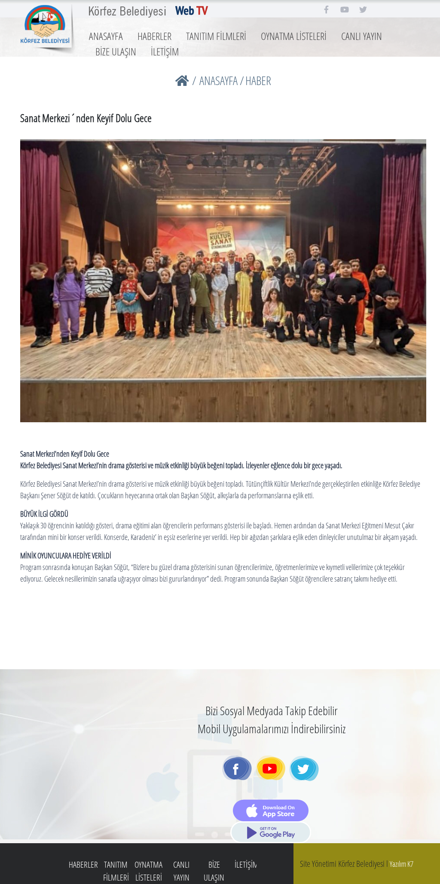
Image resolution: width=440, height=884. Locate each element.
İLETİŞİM (165, 51)
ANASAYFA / (221, 80)
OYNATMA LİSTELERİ (294, 36)
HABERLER (154, 36)
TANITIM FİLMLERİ (216, 36)
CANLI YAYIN (361, 36)
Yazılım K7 (401, 864)
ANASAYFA (106, 36)
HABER (258, 80)
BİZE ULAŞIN (115, 51)
